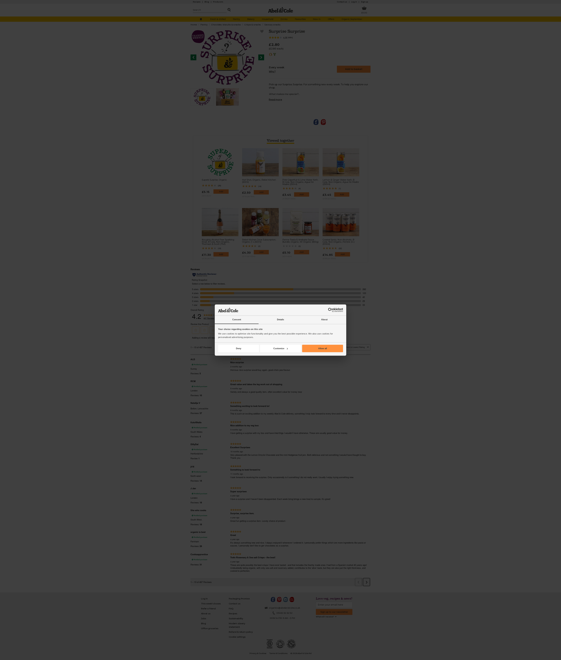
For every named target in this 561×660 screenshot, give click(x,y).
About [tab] (324, 319)
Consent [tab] (236, 319)
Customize (278, 348)
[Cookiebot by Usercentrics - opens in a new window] (330, 310)
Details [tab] (280, 319)
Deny (238, 348)
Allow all (322, 348)
